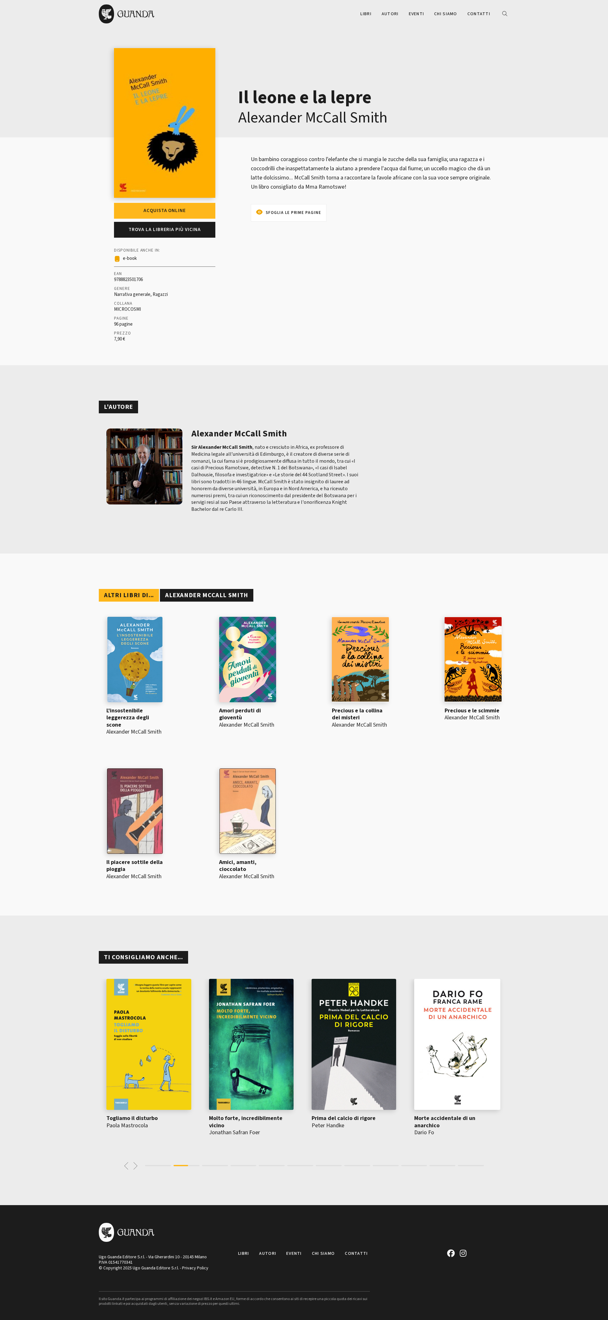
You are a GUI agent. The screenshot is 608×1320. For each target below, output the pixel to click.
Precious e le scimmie (472, 711)
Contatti (478, 14)
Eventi (416, 14)
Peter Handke (328, 1125)
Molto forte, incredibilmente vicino (245, 1121)
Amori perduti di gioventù (240, 714)
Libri (365, 14)
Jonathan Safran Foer (234, 1132)
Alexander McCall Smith (313, 117)
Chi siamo (445, 14)
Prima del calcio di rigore (344, 1118)
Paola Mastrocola (127, 1125)
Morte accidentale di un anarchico (444, 1121)
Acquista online (164, 210)
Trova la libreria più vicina (165, 229)
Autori (390, 14)
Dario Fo (424, 1132)
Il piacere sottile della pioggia (134, 865)
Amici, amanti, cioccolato (237, 865)
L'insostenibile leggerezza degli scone (127, 718)
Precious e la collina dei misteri (357, 714)
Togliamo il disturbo (132, 1118)
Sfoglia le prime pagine (293, 213)
